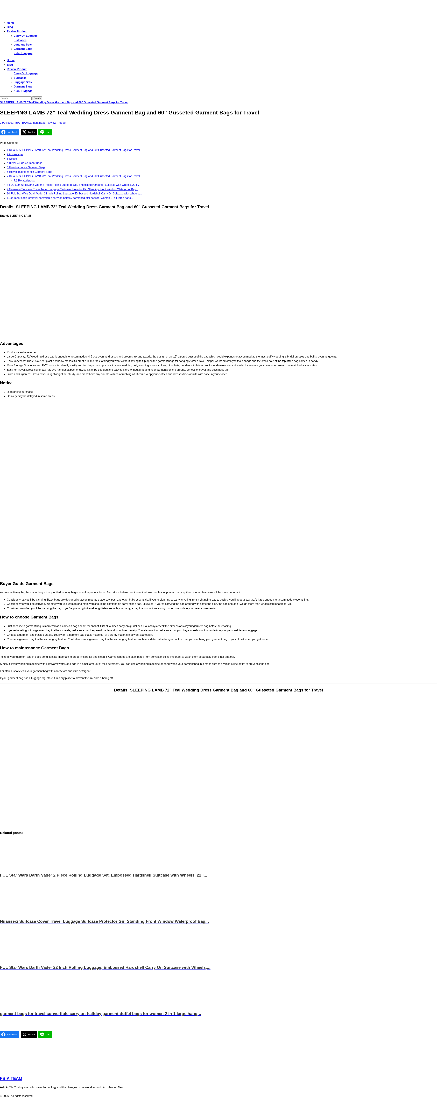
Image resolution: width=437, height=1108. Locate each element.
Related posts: (25, 180)
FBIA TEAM (21, 122)
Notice (12, 158)
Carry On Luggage (26, 35)
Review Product (17, 31)
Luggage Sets (23, 44)
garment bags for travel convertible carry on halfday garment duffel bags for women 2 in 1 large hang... (70, 197)
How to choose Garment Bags (26, 167)
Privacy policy (211, 1103)
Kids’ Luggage (23, 53)
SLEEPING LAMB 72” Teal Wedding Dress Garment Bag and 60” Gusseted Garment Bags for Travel (64, 102)
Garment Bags (23, 48)
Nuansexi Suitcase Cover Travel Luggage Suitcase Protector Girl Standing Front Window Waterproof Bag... (72, 189)
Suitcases (20, 40)
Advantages (15, 154)
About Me (228, 1103)
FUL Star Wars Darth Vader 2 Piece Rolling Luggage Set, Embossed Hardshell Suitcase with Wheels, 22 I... (73, 184)
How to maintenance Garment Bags (29, 171)
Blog (10, 27)
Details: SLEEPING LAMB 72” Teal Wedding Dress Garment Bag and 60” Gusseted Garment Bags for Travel (73, 150)
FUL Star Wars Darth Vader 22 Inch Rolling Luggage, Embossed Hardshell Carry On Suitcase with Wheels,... (74, 193)
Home (11, 22)
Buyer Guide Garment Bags (24, 163)
